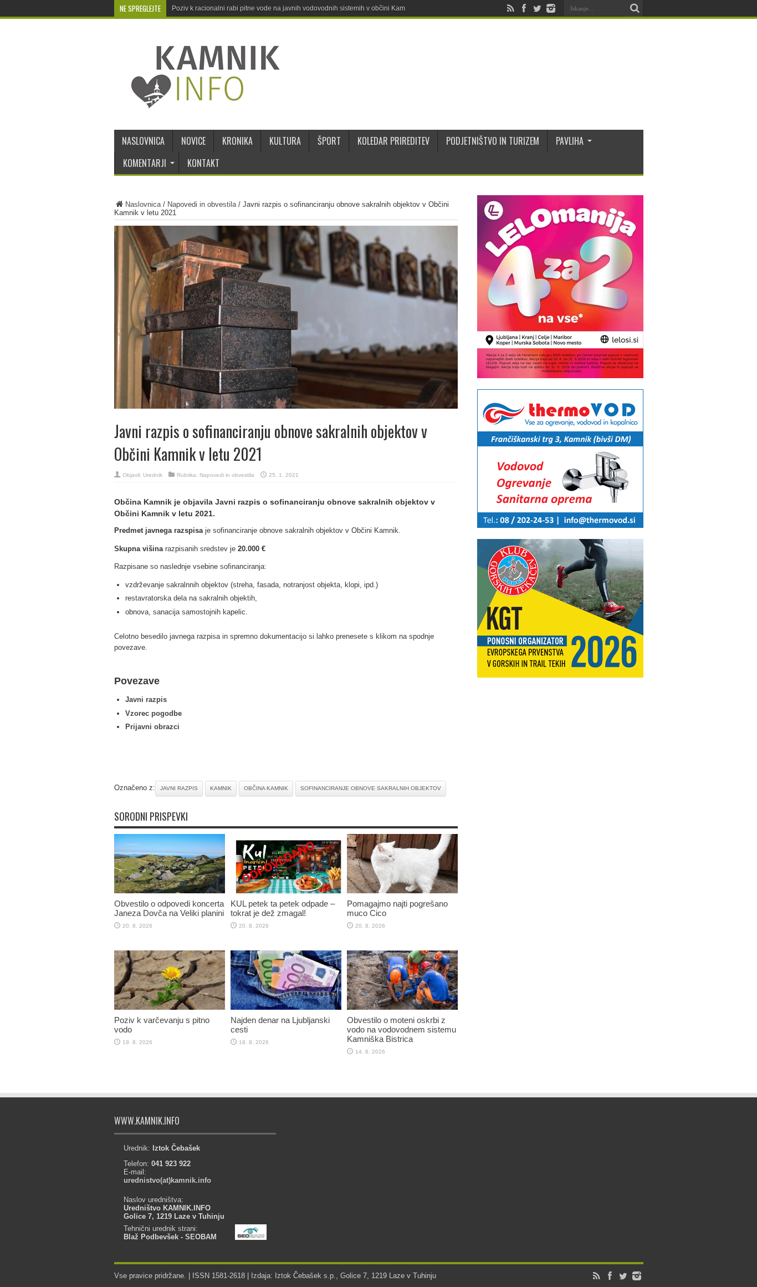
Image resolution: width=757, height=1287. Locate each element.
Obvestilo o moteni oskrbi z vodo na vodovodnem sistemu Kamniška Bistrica (401, 1029)
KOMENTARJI (144, 163)
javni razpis (179, 788)
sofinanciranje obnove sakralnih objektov (370, 788)
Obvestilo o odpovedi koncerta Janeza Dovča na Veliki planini (169, 908)
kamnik (221, 788)
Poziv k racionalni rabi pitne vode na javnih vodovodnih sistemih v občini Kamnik (293, 8)
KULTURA (285, 140)
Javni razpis (146, 699)
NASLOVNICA (143, 140)
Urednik (152, 475)
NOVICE (193, 140)
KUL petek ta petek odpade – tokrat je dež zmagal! (283, 908)
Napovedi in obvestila (201, 204)
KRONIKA (237, 140)
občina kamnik (266, 788)
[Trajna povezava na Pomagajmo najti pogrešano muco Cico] (402, 891)
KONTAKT (203, 163)
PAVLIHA (570, 140)
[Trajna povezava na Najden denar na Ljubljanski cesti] (286, 1007)
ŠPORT (329, 140)
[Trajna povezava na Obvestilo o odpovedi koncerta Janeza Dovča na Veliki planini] (169, 891)
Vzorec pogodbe (153, 713)
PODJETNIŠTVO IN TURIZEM (492, 140)
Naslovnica (143, 204)
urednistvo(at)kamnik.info (167, 1180)
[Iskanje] (635, 8)
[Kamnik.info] (197, 102)
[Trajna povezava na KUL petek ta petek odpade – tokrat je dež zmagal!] (286, 891)
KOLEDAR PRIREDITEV (393, 140)
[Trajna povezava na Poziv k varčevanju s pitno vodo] (169, 1007)
